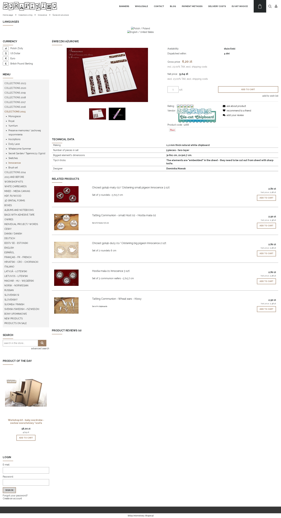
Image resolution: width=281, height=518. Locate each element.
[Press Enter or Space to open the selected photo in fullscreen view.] (107, 75)
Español (9, 252)
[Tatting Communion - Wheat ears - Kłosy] (70, 305)
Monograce (14, 116)
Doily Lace (14, 144)
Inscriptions (14, 139)
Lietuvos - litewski (16, 276)
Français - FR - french (17, 257)
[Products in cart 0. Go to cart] (260, 6)
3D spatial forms (14, 200)
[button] (234, 106)
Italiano (9, 266)
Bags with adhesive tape (19, 214)
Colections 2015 (15, 111)
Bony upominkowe (15, 314)
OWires (8, 219)
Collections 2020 (15, 88)
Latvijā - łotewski (15, 271)
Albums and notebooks (18, 210)
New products (13, 318)
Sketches (13, 158)
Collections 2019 (15, 92)
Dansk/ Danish (13, 233)
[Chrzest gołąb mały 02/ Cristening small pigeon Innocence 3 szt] (70, 194)
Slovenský (11, 299)
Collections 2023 (15, 83)
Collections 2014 (15, 172)
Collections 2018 (15, 97)
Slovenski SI (11, 295)
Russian (9, 290)
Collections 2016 (15, 107)
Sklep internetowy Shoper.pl (141, 516)
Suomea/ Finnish (14, 304)
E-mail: (6, 464)
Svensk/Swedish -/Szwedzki (21, 309)
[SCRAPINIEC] (196, 115)
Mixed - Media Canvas (17, 191)
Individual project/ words (21, 224)
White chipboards (15, 186)
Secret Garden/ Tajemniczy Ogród (26, 153)
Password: (8, 476)
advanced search (40, 348)
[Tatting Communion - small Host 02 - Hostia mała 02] (70, 222)
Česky (8, 229)
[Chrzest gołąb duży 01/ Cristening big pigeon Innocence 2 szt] (70, 250)
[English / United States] (140, 31)
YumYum (13, 125)
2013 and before (14, 177)
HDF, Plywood (12, 196)
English (9, 247)
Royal (11, 121)
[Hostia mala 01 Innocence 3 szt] (70, 278)
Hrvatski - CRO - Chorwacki (21, 262)
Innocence (14, 163)
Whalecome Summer (19, 148)
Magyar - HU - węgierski (19, 280)
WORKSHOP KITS (13, 181)
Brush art (13, 167)
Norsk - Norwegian (16, 285)
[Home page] (30, 6)
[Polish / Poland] (140, 28)
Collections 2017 (15, 102)
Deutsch (9, 238)
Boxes (8, 205)
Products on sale (15, 323)
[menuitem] (124, 6)
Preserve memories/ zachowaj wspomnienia (24, 132)
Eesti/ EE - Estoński (16, 243)
